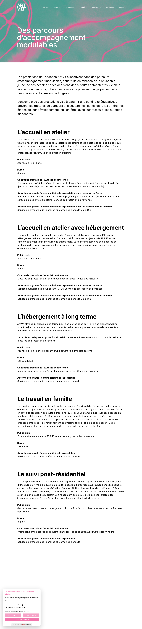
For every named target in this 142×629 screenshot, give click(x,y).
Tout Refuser (31, 615)
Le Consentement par (22, 624)
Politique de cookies (23, 611)
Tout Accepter (12, 615)
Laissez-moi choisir (22, 619)
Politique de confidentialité (11, 611)
